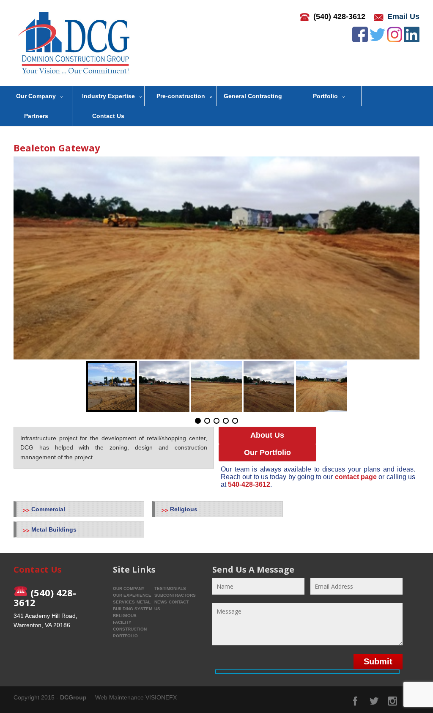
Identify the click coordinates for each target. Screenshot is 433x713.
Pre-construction (180, 96)
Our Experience (132, 595)
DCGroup (73, 697)
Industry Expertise (108, 96)
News (160, 602)
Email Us (403, 16)
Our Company (36, 96)
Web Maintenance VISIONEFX (136, 697)
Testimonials (170, 588)
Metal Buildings (54, 529)
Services (124, 602)
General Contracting (253, 96)
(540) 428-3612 (339, 16)
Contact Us (108, 115)
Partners (36, 115)
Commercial (48, 509)
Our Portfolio (267, 452)
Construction (130, 629)
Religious (183, 509)
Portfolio (325, 96)
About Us (267, 435)
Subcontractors (175, 595)
